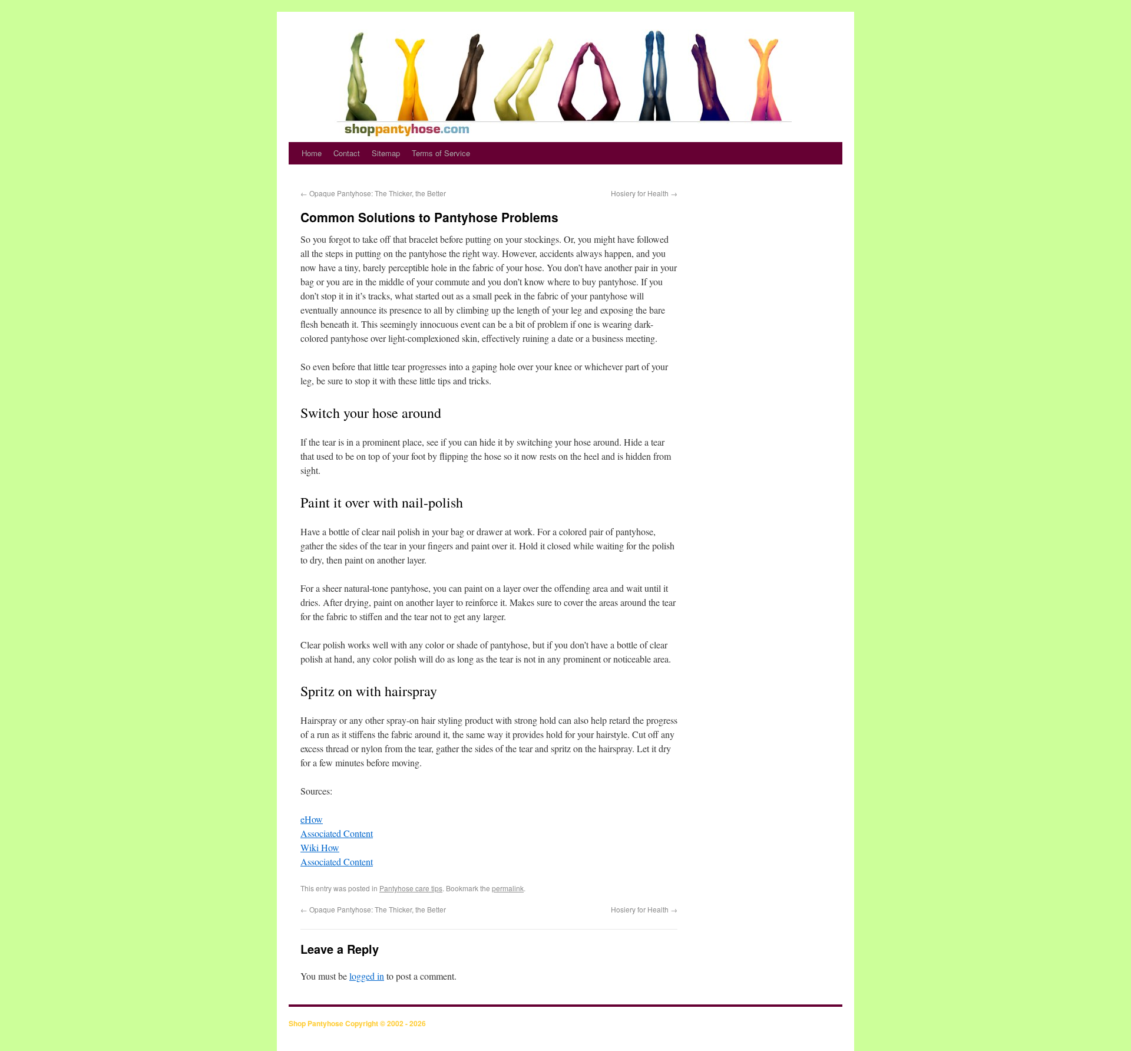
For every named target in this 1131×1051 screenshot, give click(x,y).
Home (312, 153)
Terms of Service (441, 153)
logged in (366, 976)
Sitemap (386, 153)
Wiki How (319, 847)
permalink (508, 888)
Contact (346, 153)
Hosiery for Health (644, 193)
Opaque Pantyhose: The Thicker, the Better (373, 193)
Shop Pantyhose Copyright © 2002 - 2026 (357, 1023)
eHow (311, 819)
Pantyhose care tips (410, 888)
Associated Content (336, 833)
